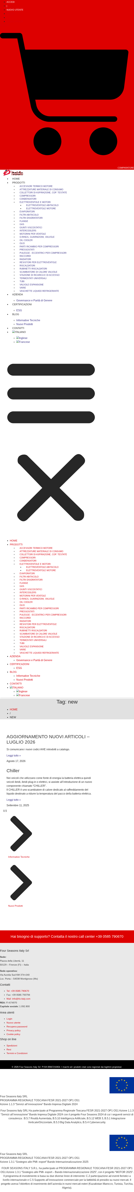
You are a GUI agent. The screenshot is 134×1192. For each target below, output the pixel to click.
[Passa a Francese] (23, 342)
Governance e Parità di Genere (34, 300)
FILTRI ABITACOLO (29, 215)
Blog (15, 314)
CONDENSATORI (28, 199)
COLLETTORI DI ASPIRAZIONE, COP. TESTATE (43, 192)
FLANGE (24, 221)
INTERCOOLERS (28, 230)
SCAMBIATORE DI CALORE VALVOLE (38, 272)
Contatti (16, 683)
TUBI (22, 281)
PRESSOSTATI (27, 249)
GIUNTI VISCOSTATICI (31, 227)
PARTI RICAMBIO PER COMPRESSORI (39, 246)
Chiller (13, 770)
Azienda (17, 294)
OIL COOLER (26, 240)
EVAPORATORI (27, 211)
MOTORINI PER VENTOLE (33, 234)
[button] (51, 440)
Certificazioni (22, 304)
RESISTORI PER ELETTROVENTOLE (38, 262)
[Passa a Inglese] (21, 338)
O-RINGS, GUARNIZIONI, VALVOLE (37, 237)
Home (13, 540)
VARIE (23, 288)
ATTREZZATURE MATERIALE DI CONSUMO (41, 189)
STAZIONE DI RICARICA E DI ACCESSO (39, 275)
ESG (19, 668)
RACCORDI (25, 256)
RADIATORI (25, 259)
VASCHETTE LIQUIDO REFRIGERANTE (39, 291)
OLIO (22, 243)
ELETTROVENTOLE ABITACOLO (42, 205)
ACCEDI (11, 2)
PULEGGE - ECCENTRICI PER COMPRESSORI (43, 253)
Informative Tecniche (28, 320)
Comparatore (126, 168)
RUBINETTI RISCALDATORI (33, 268)
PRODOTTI (18, 182)
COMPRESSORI (28, 196)
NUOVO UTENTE (15, 10)
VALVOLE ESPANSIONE (32, 284)
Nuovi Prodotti (24, 679)
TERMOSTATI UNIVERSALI (33, 278)
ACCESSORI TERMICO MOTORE (36, 186)
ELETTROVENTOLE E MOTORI (35, 202)
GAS (22, 224)
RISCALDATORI (27, 265)
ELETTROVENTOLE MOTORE (41, 208)
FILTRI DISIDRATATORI (31, 218)
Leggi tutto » (14, 755)
